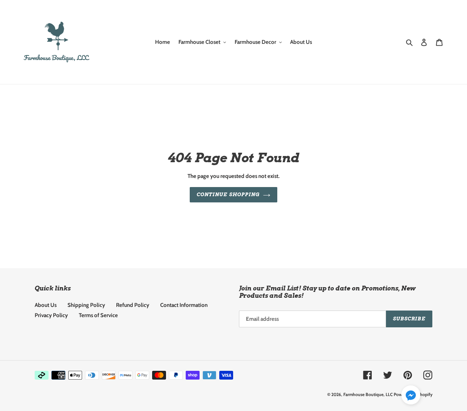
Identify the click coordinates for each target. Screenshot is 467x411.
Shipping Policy (86, 305)
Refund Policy (132, 305)
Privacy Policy (51, 315)
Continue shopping (228, 194)
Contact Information (184, 305)
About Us (46, 305)
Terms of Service (98, 315)
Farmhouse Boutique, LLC (368, 394)
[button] (410, 396)
